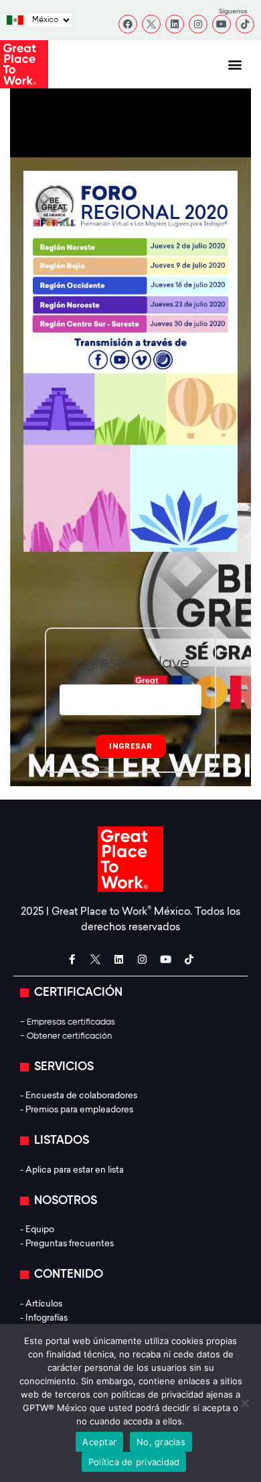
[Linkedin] (174, 24)
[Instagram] (198, 24)
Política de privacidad (134, 1462)
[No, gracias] (244, 1403)
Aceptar (99, 1441)
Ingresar (131, 746)
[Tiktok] (245, 24)
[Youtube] (221, 24)
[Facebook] (127, 24)
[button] (235, 65)
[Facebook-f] (72, 959)
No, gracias (161, 1441)
